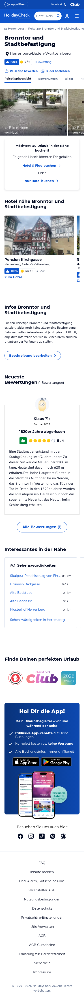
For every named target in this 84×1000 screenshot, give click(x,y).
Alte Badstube (21, 593)
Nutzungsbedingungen (42, 899)
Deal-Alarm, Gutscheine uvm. (42, 881)
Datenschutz (42, 908)
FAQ (42, 863)
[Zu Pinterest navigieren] (52, 837)
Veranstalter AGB (42, 890)
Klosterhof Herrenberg (27, 610)
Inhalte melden (42, 872)
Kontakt (56, 4)
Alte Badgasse (21, 601)
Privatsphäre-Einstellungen (42, 918)
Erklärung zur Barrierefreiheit (42, 954)
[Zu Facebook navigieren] (20, 837)
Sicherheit (42, 963)
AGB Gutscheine (42, 945)
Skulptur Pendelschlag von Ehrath (35, 576)
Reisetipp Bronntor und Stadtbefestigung (56, 28)
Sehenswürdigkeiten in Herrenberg (37, 620)
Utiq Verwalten (42, 927)
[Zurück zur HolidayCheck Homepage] (17, 16)
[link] (66, 16)
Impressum (42, 972)
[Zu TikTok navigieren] (41, 837)
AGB (42, 936)
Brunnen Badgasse (25, 584)
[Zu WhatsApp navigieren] (63, 837)
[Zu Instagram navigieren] (31, 837)
